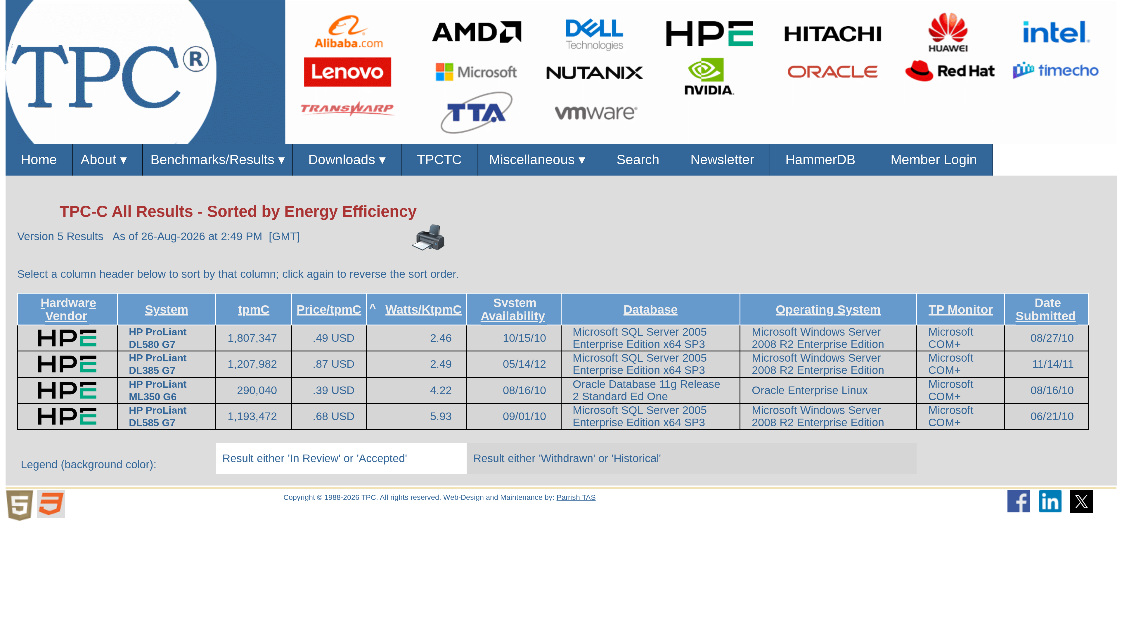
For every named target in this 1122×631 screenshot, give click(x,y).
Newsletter (722, 159)
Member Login (934, 159)
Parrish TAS (576, 497)
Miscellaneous (539, 159)
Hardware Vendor (68, 309)
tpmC (253, 309)
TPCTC (439, 159)
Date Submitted (1046, 309)
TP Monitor (961, 309)
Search (638, 159)
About (107, 159)
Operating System (828, 309)
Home (39, 159)
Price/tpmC (329, 309)
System (166, 309)
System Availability (513, 309)
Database (651, 309)
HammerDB (822, 159)
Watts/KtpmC (423, 309)
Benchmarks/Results (217, 159)
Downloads (347, 159)
